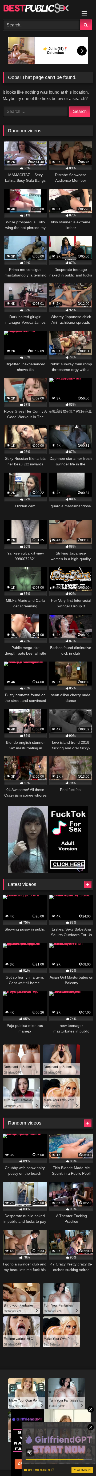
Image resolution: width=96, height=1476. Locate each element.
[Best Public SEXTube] (39, 9)
